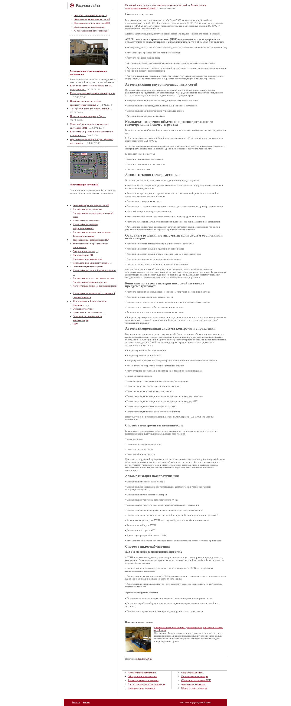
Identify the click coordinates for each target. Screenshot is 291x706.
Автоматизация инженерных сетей (92, 19)
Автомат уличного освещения (143, 680)
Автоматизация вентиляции (142, 672)
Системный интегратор (137, 5)
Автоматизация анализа (193, 684)
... (112, 232)
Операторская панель (192, 672)
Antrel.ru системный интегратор (90, 15)
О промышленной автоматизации (91, 30)
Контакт (86, 702)
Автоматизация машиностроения (90, 282)
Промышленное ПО (83, 255)
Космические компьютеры (194, 676)
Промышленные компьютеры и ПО (92, 23)
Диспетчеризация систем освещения (146, 684)
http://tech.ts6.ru (144, 658)
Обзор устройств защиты (194, 688)
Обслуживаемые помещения (142, 676)
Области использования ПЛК (196, 680)
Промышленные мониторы (141, 688)
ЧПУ (75, 324)
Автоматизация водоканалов (87, 209)
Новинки (77, 305)
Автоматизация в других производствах (93, 278)
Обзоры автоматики (83, 308)
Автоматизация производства (89, 27)
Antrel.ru (76, 702)
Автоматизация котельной (84, 184)
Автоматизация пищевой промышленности (95, 285)
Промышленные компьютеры (87, 259)
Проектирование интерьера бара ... (88, 116)
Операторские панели (84, 251)
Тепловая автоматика (83, 236)
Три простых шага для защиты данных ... (91, 108)
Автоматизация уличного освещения (91, 232)
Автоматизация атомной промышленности (94, 270)
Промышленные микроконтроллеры (91, 262)
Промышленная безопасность (88, 312)
